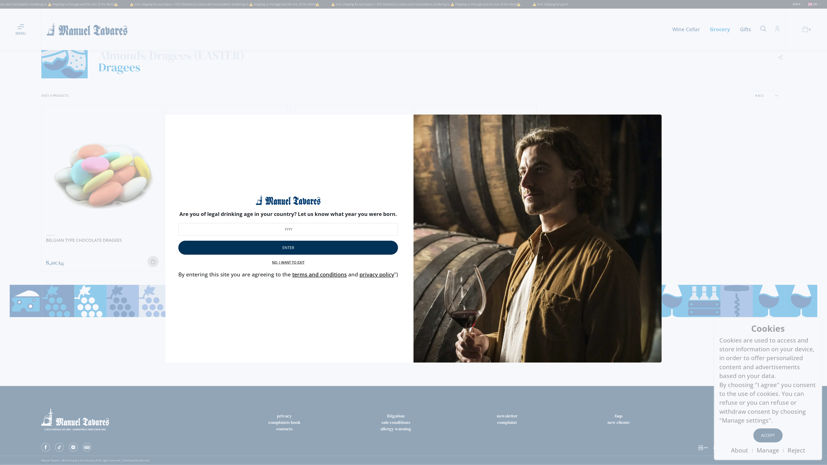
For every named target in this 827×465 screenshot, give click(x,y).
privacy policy (376, 274)
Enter (288, 247)
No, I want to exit (288, 262)
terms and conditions (319, 274)
